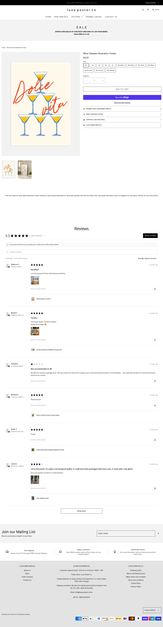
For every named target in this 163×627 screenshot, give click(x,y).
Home (48, 17)
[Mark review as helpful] (155, 289)
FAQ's (27, 573)
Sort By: (141, 258)
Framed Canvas (94, 17)
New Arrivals (61, 17)
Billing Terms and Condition (136, 577)
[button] (9, 169)
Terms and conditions (136, 580)
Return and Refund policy (136, 573)
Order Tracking (27, 577)
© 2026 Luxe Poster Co (9, 614)
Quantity (86, 76)
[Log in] (148, 10)
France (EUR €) (151, 3)
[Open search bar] (143, 9)
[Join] (158, 533)
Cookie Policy (136, 583)
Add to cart (122, 89)
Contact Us (111, 17)
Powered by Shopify (23, 614)
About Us (27, 570)
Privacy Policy (136, 586)
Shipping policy (135, 570)
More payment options (122, 102)
